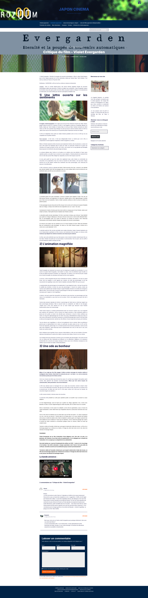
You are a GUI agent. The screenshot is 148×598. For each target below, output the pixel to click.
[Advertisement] (100, 159)
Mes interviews (59, 591)
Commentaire (45, 551)
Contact (70, 25)
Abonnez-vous (95, 136)
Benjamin (84, 56)
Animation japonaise (71, 588)
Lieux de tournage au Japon (85, 588)
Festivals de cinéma (85, 589)
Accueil (66, 47)
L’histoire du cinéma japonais (85, 591)
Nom (43, 545)
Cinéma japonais (59, 588)
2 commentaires (74, 56)
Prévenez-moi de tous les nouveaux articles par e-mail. (55, 568)
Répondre (84, 489)
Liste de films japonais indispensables (67, 589)
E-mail (58, 545)
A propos (64, 25)
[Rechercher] (107, 30)
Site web (73, 545)
